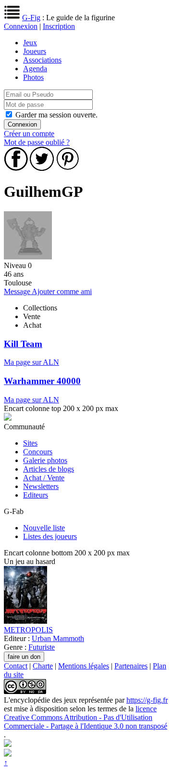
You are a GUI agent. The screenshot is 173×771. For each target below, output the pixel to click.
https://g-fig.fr (147, 700)
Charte (43, 666)
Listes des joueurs (50, 536)
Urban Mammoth (58, 638)
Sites (30, 443)
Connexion (20, 26)
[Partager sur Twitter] (42, 168)
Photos (33, 77)
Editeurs (35, 495)
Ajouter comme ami (62, 291)
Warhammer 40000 (42, 381)
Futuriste (41, 647)
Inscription (59, 26)
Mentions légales (83, 666)
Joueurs (34, 51)
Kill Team (23, 344)
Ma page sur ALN (31, 362)
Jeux (30, 43)
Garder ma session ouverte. (56, 115)
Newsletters (41, 486)
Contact (15, 666)
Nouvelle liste (44, 528)
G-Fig (31, 17)
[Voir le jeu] (25, 621)
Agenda (35, 68)
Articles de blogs (48, 469)
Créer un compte (29, 133)
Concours (37, 452)
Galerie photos (45, 460)
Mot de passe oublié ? (37, 142)
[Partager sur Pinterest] (68, 168)
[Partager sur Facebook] (16, 168)
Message (18, 291)
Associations (42, 60)
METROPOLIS (28, 630)
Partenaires (131, 666)
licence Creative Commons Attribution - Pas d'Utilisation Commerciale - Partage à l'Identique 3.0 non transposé (85, 717)
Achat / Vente (43, 478)
